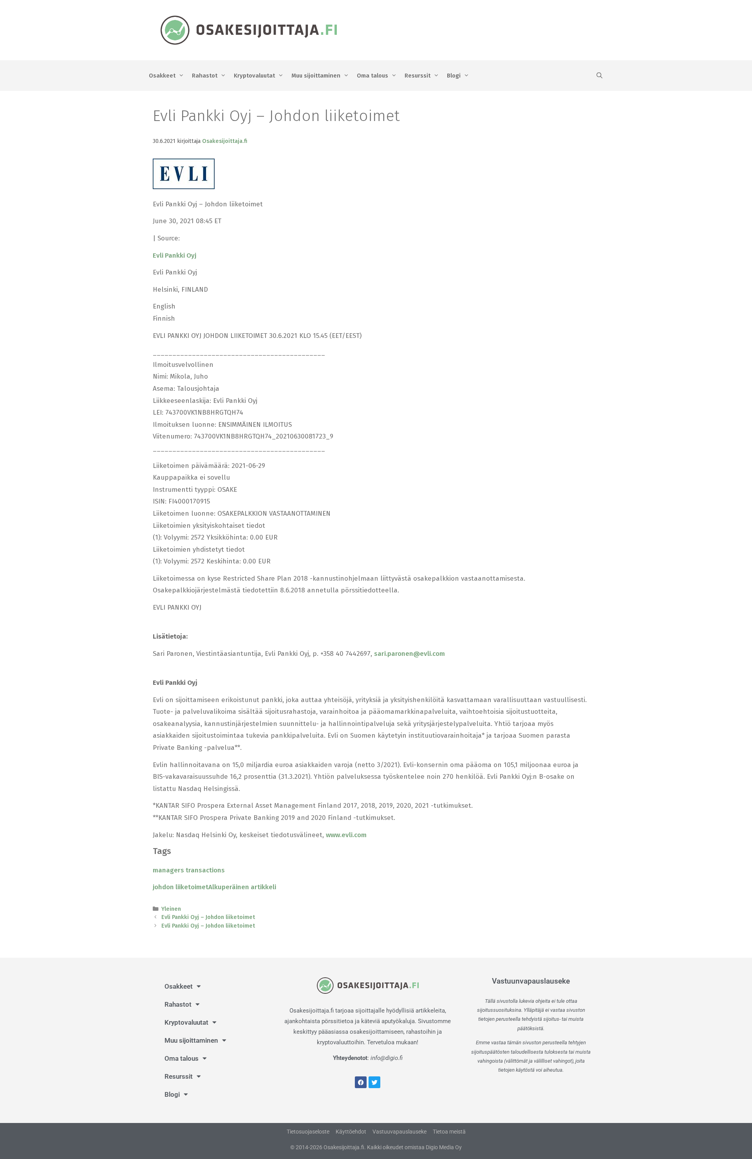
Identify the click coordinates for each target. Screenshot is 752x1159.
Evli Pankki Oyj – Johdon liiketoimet (208, 917)
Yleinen (171, 908)
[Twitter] (374, 1082)
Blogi (454, 75)
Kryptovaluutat (254, 75)
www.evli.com (346, 835)
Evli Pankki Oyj (174, 255)
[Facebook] (361, 1082)
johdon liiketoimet (180, 887)
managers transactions (189, 870)
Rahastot (204, 75)
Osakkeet (162, 75)
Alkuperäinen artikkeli (242, 887)
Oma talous (372, 75)
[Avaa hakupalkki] (599, 75)
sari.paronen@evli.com (409, 654)
